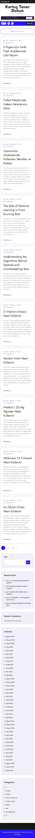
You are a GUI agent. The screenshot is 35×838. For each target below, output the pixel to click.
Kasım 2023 (9, 753)
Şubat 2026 (9, 658)
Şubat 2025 (9, 700)
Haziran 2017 (10, 767)
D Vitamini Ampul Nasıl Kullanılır (14, 314)
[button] (5, 1)
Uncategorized (9, 43)
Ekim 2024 (9, 714)
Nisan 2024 (9, 735)
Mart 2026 (9, 654)
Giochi (8, 794)
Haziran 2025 (10, 686)
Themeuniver (17, 834)
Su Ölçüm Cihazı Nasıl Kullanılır (14, 509)
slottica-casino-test (11, 798)
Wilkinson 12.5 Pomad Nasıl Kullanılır (17, 460)
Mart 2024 (9, 739)
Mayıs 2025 (9, 689)
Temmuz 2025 (10, 682)
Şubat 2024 (9, 742)
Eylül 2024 (9, 718)
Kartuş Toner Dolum (17, 8)
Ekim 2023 (9, 756)
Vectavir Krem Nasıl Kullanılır (15, 360)
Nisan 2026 (9, 651)
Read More (6, 83)
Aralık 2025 (9, 665)
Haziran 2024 (10, 728)
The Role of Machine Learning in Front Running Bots (16, 210)
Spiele (8, 805)
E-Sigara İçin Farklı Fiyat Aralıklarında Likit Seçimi (15, 51)
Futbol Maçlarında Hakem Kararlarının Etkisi (15, 104)
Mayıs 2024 (9, 732)
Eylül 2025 (9, 675)
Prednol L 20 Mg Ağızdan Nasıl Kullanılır (13, 411)
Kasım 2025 (9, 668)
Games (8, 791)
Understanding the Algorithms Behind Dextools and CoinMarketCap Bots (16, 263)
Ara (5, 556)
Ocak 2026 (9, 661)
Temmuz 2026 (10, 640)
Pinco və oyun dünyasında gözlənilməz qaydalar (17, 582)
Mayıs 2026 (9, 647)
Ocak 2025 (9, 703)
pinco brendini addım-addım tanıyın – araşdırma (17, 593)
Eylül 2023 (9, 760)
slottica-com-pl (10, 801)
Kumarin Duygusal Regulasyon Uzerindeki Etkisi (18, 604)
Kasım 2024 (9, 710)
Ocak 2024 (9, 746)
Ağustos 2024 (10, 721)
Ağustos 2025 (10, 679)
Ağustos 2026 (10, 636)
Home (12, 31)
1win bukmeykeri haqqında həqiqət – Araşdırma (17, 587)
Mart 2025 (9, 696)
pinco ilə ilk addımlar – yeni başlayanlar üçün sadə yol (18, 599)
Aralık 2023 (9, 749)
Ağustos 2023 (10, 763)
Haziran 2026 (10, 643)
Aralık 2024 (9, 707)
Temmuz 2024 (10, 725)
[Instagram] (33, 2)
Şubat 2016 (9, 770)
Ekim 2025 (9, 672)
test (7, 808)
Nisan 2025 (9, 693)
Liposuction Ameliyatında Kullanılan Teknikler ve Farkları (17, 157)
